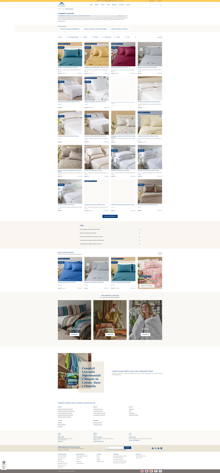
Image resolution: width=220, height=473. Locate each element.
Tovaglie (60, 422)
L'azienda (99, 454)
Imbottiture (78, 461)
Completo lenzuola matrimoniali (65, 415)
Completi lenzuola (97, 422)
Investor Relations (100, 461)
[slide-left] (159, 253)
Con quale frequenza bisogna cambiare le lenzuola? (90, 243)
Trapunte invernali (97, 424)
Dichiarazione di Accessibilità (119, 462)
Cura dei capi (79, 457)
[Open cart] (161, 5)
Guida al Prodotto (80, 454)
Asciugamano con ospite (99, 415)
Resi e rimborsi (61, 461)
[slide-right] (161, 253)
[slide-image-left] (59, 54)
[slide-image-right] (81, 54)
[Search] (151, 5)
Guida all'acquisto (62, 454)
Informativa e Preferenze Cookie (120, 461)
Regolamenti (60, 466)
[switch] (4, 468)
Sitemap (98, 459)
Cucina (102, 4)
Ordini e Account (61, 457)
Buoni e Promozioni (62, 465)
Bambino (114, 4)
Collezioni (121, 4)
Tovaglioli (60, 426)
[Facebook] (153, 448)
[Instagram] (155, 448)
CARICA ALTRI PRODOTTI (110, 216)
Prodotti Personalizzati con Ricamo (66, 411)
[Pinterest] (158, 448)
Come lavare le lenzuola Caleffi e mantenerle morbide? (91, 236)
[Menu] (5, 461)
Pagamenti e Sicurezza (62, 463)
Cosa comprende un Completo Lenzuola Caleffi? (90, 229)
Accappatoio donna (98, 411)
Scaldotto (131, 409)
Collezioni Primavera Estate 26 (65, 409)
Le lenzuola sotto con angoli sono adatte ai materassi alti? (92, 240)
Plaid (130, 411)
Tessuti (77, 459)
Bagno (96, 4)
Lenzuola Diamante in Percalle (65, 413)
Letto (91, 4)
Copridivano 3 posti (133, 415)
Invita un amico (139, 457)
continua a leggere (61, 21)
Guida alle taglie (79, 463)
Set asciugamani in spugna (99, 413)
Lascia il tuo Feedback (134, 440)
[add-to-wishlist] (80, 44)
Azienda (98, 457)
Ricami (128, 4)
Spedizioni (60, 459)
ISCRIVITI (127, 447)
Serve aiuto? (151, 0)
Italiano (159, 0)
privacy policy (124, 449)
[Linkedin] (161, 448)
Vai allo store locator (98, 441)
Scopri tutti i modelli (147, 285)
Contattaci (60, 441)
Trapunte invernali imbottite (64, 416)
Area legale (115, 454)
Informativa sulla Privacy (118, 459)
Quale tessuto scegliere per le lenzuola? (88, 233)
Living (108, 4)
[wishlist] (158, 5)
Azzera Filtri (159, 37)
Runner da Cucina (62, 424)
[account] (155, 5)
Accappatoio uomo (97, 409)
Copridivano (132, 413)
